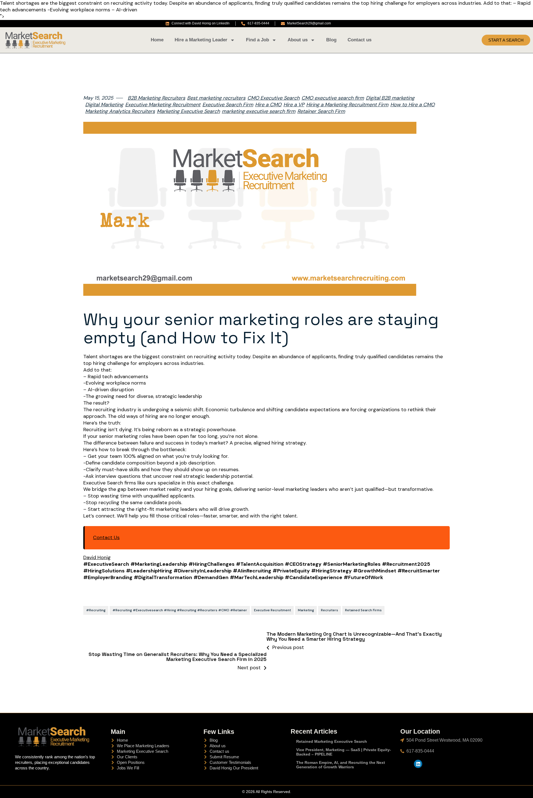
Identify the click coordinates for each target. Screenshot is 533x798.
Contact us (359, 39)
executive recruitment (272, 610)
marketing (306, 610)
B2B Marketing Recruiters (156, 98)
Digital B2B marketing (390, 98)
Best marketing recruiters (216, 98)
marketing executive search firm (258, 111)
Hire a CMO (268, 105)
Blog (331, 39)
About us (298, 39)
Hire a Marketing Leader (201, 39)
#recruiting (95, 610)
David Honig (97, 557)
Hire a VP (293, 105)
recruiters (329, 610)
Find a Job (257, 39)
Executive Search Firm (227, 105)
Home (157, 39)
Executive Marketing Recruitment (162, 105)
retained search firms (363, 610)
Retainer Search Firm (321, 111)
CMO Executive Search (273, 98)
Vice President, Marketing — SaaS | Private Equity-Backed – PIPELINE (343, 752)
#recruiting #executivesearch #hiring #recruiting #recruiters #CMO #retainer (179, 610)
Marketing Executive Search (188, 111)
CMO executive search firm (332, 98)
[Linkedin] (418, 764)
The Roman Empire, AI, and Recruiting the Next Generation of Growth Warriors (340, 764)
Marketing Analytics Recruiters (120, 111)
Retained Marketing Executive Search (331, 741)
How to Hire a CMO (412, 105)
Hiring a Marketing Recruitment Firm (347, 105)
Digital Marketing (104, 105)
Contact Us (106, 537)
